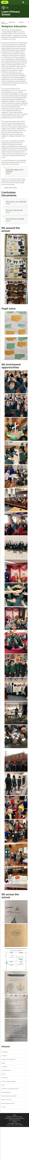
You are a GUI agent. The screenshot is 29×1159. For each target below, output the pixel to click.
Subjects (21, 22)
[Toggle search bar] (26, 2)
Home (2, 22)
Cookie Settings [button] (18, 1125)
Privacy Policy (10, 1125)
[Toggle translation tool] (23, 2)
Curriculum (11, 22)
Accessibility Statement (14, 1123)
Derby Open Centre (11, 187)
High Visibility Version (14, 1120)
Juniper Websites (19, 1118)
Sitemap (14, 1121)
